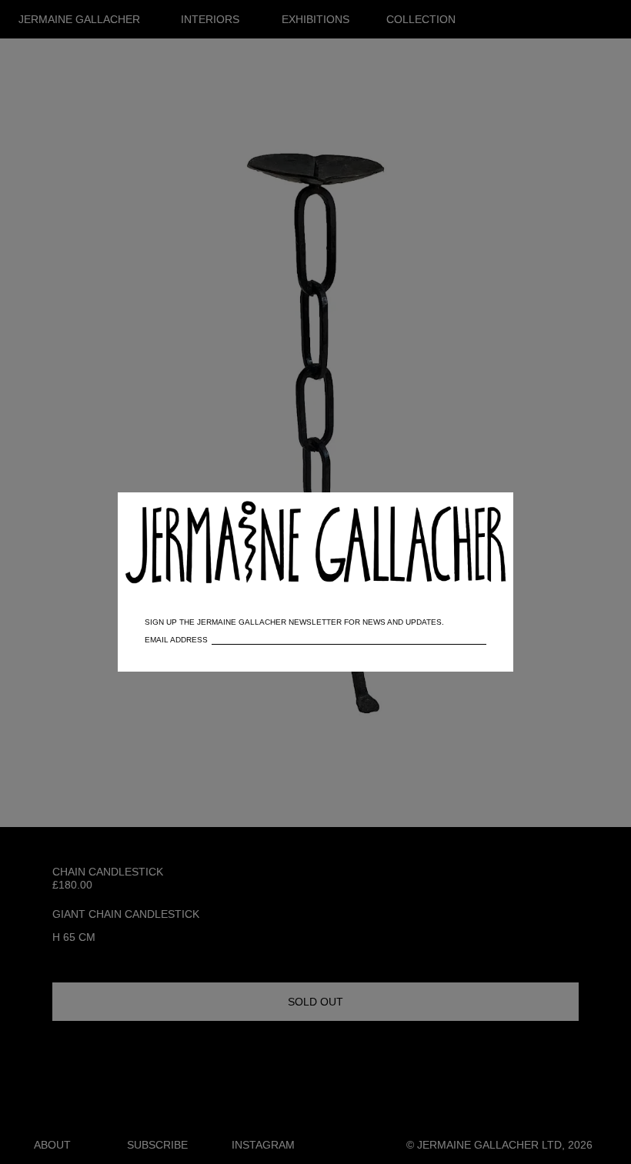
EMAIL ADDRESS (176, 639)
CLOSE (480, 512)
